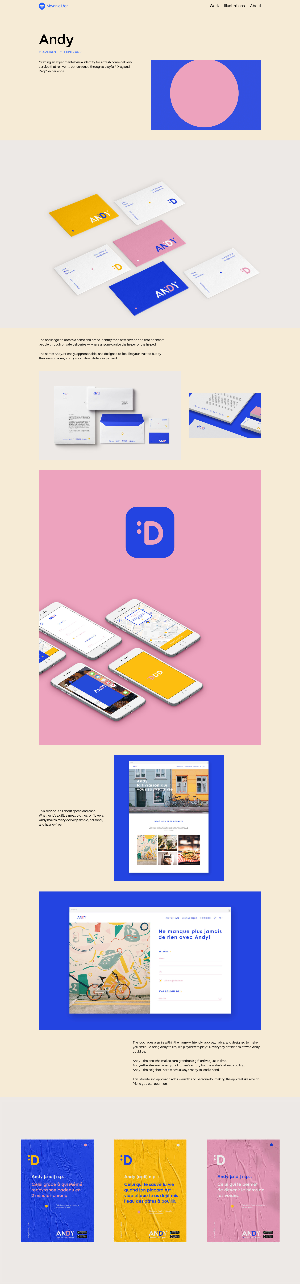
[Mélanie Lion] (53, 6)
